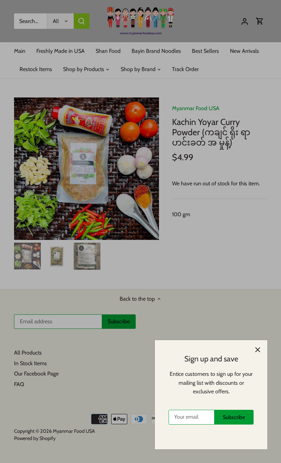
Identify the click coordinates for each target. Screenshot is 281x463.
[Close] (257, 349)
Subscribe (234, 417)
